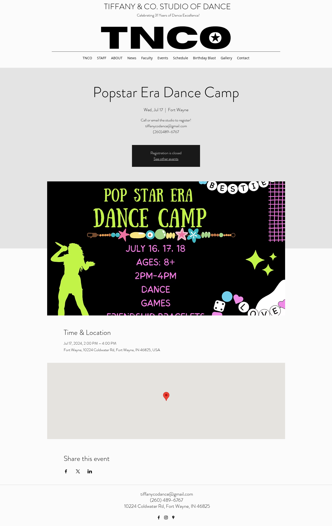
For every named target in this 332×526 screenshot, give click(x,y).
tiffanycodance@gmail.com (166, 494)
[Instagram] (166, 517)
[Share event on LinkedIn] (89, 471)
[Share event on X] (78, 471)
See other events (166, 158)
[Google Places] (173, 517)
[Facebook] (158, 517)
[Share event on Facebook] (66, 471)
